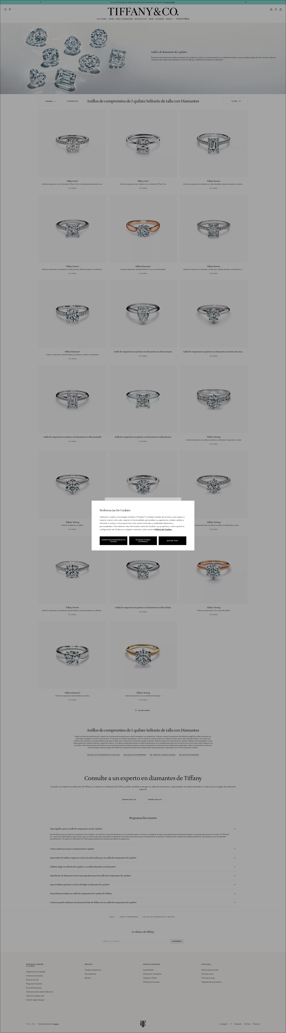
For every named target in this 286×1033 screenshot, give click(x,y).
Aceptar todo (172, 541)
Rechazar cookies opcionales (143, 540)
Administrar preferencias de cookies (113, 540)
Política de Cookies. (163, 529)
